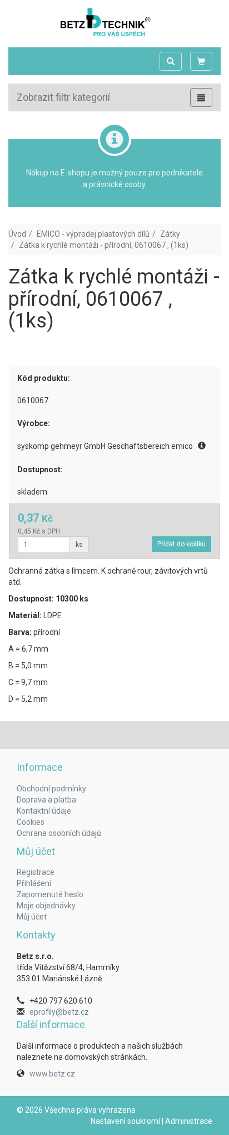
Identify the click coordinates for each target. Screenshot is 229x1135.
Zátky (170, 233)
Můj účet (32, 916)
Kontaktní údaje (44, 810)
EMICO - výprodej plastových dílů (93, 233)
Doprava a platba (46, 799)
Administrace (188, 1121)
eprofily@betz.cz (59, 1011)
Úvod (17, 233)
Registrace (35, 872)
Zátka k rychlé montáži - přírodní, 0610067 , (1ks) (103, 245)
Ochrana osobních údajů (59, 833)
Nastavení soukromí (125, 1121)
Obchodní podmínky (51, 788)
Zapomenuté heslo (50, 894)
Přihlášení (34, 883)
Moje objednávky (46, 905)
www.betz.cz (52, 1073)
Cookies (30, 822)
